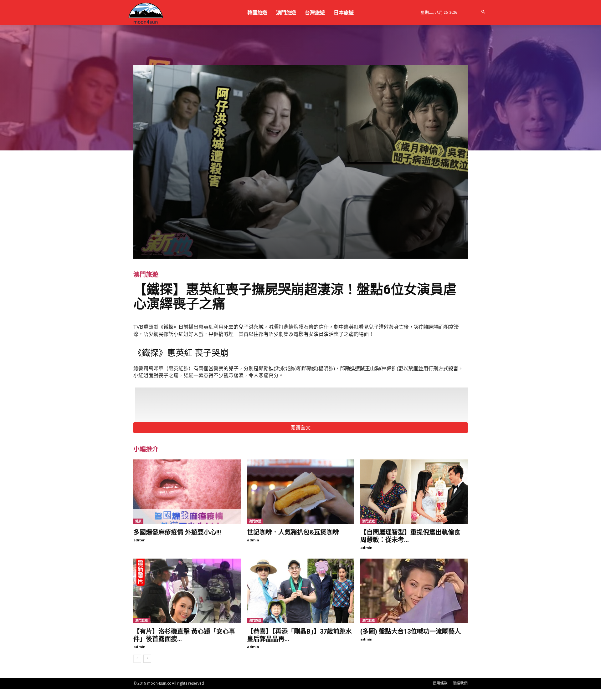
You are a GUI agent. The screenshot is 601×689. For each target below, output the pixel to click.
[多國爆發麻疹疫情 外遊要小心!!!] (187, 491)
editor (139, 540)
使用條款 (440, 683)
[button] (483, 12)
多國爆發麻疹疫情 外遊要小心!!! (177, 532)
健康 (138, 521)
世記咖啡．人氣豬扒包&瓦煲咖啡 (293, 532)
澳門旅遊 (145, 274)
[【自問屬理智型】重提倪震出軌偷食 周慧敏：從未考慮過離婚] (414, 491)
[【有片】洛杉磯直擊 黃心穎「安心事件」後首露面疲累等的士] (187, 591)
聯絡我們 (460, 683)
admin (253, 540)
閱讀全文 (300, 427)
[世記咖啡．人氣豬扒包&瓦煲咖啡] (300, 491)
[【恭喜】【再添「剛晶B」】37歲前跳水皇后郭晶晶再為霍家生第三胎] (300, 591)
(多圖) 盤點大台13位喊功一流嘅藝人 (410, 631)
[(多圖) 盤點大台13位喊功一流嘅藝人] (414, 591)
